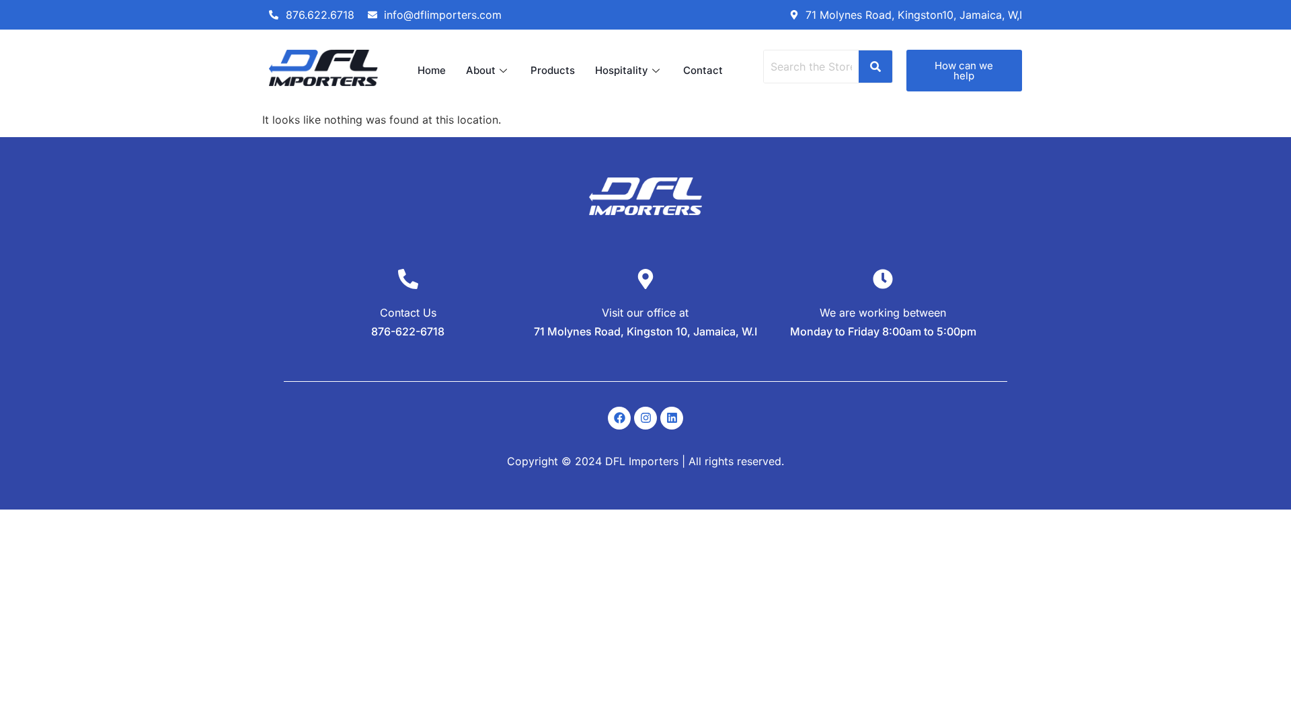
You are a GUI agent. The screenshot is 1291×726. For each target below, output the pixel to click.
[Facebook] (619, 418)
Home (432, 70)
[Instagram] (645, 418)
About (481, 70)
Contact (703, 70)
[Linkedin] (671, 418)
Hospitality (621, 70)
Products (553, 70)
